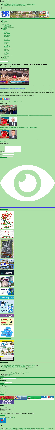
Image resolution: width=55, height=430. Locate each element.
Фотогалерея (4, 29)
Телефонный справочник (7, 26)
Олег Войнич (6, 54)
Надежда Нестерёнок (7, 51)
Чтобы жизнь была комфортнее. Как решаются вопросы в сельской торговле (13, 368)
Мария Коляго (6, 47)
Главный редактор (6, 116)
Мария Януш (6, 49)
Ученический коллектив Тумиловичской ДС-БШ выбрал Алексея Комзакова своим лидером (16, 101)
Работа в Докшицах (5, 21)
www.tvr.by (5, 96)
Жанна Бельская (6, 42)
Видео (3, 23)
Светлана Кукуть (6, 56)
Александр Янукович (7, 33)
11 (0, 389)
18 (0, 390)
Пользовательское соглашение (8, 25)
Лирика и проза (4, 31)
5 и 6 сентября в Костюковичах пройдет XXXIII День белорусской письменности (14, 5)
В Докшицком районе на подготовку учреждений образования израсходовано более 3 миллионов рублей (17, 367)
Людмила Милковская (7, 46)
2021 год (5, 30)
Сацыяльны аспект (5, 59)
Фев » (5, 392)
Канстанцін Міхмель (7, 45)
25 (0, 391)
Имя (1, 152)
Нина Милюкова (6, 53)
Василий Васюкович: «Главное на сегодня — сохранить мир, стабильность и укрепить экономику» (18, 127)
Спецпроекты (4, 57)
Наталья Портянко (6, 52)
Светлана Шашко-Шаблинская (8, 55)
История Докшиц (4, 28)
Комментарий (2, 151)
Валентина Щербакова (7, 35)
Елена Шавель (6, 41)
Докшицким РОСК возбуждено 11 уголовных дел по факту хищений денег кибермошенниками (16, 3)
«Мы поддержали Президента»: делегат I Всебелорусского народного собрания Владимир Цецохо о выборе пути (18, 4)
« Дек (1, 392)
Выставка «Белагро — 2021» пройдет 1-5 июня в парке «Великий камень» (17, 372)
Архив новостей (2, 382)
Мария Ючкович (6, 48)
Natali (4, 129)
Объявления (8, 375)
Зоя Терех (5, 43)
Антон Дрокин (6, 34)
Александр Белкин (6, 32)
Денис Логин (6, 39)
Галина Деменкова (6, 38)
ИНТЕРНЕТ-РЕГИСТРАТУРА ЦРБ (9, 27)
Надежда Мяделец (6, 50)
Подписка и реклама (5, 20)
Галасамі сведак (4, 58)
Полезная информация (5, 24)
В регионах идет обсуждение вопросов (6, 85)
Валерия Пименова (6, 36)
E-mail (1, 154)
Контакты (3, 22)
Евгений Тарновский (7, 40)
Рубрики (1, 378)
